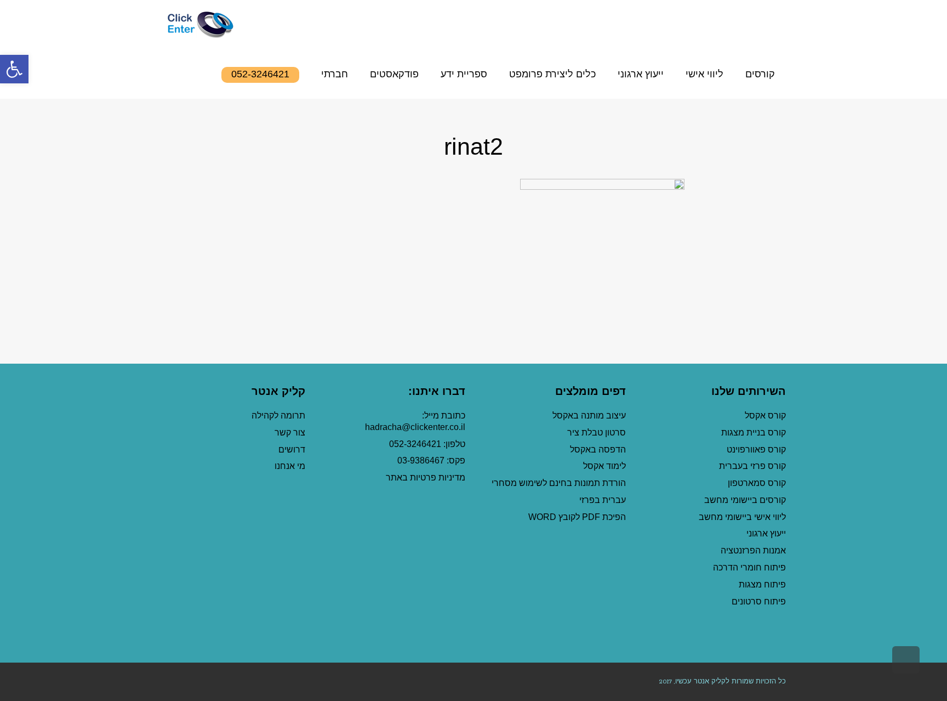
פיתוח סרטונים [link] (759, 601)
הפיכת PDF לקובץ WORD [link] (577, 517)
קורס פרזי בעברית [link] (752, 466)
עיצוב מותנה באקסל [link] (589, 415)
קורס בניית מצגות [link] (753, 432)
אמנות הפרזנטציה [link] (753, 550)
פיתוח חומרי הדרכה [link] (749, 567)
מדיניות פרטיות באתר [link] (425, 477)
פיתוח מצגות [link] (762, 584)
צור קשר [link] (290, 432)
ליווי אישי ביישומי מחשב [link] (742, 517)
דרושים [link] (291, 449)
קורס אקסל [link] (765, 415)
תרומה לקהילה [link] (278, 415)
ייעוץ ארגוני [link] (766, 533)
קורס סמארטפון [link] (757, 483)
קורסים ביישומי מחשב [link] (745, 500)
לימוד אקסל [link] (604, 466)
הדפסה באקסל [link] (598, 449)
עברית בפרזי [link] (602, 500)
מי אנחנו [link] (290, 466)
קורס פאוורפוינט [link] (755, 449)
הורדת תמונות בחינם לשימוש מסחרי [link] (559, 483)
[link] (14, 69)
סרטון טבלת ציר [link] (596, 432)
